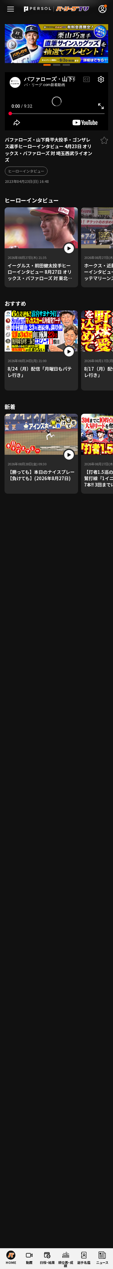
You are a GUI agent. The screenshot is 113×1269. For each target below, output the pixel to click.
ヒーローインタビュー (26, 171)
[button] (47, 65)
